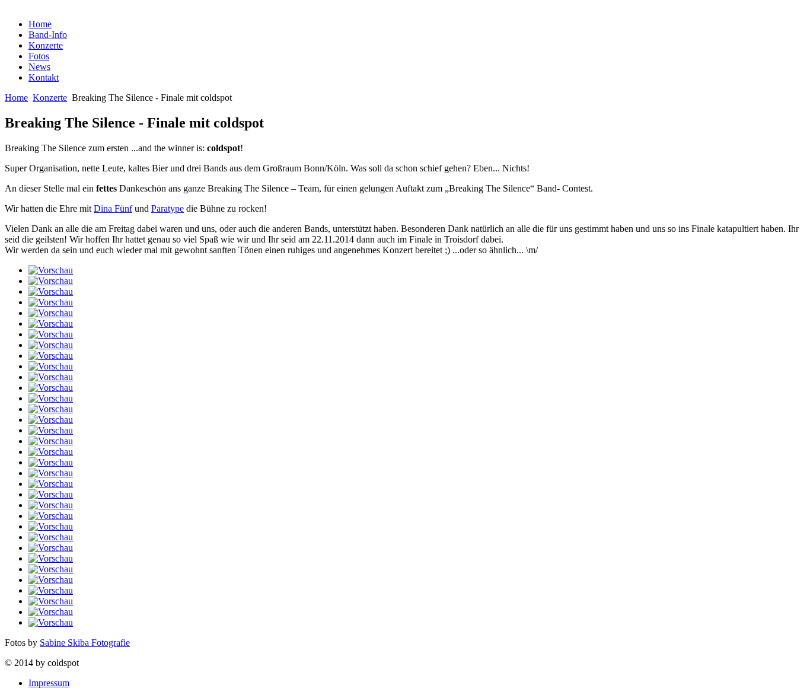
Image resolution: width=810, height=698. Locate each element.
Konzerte (45, 45)
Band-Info (47, 35)
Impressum (48, 683)
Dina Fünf (113, 208)
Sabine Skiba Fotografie (85, 643)
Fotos (38, 56)
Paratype (167, 208)
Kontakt (43, 77)
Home (40, 24)
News (39, 67)
